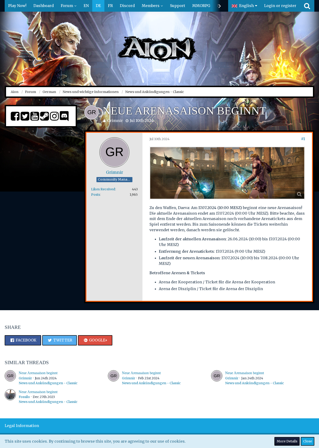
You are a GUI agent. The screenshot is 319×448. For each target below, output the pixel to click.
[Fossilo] (10, 396)
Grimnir (115, 120)
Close (307, 441)
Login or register (280, 5)
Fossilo (24, 397)
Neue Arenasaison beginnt (38, 373)
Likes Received (103, 189)
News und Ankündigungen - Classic (48, 383)
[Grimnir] (10, 377)
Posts (95, 194)
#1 (303, 138)
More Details (287, 441)
